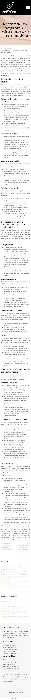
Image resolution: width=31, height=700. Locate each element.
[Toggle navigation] (28, 7)
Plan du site (15, 699)
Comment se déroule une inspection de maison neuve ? (7, 546)
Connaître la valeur (7, 48)
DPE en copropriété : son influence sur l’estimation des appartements (23, 547)
